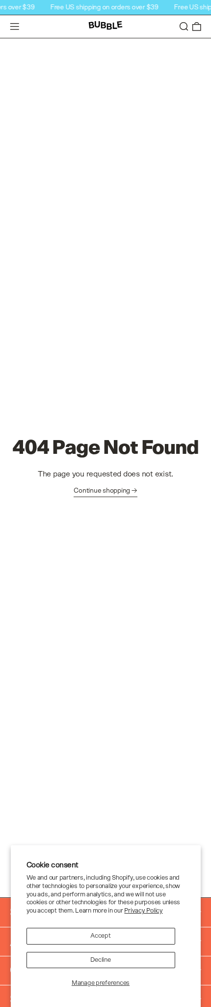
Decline (100, 960)
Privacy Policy (143, 911)
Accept (100, 936)
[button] (184, 27)
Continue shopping (102, 490)
